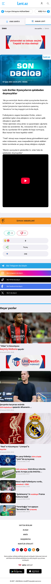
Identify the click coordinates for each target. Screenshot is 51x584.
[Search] (48, 3)
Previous (2, 11)
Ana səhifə (38, 28)
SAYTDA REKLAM (25, 525)
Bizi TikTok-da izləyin (13, 280)
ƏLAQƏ (25, 530)
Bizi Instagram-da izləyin (15, 273)
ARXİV (25, 534)
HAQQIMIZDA (25, 539)
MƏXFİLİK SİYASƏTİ (25, 544)
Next (48, 11)
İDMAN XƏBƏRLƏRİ (26, 221)
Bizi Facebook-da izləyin (14, 286)
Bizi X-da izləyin (12, 293)
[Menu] (3, 3)
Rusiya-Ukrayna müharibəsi (16, 11)
